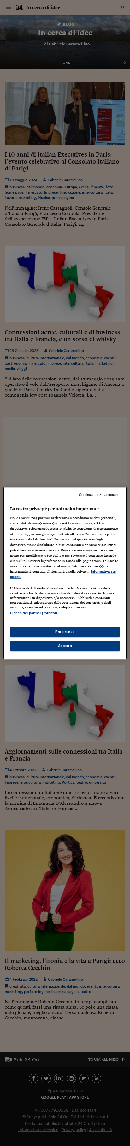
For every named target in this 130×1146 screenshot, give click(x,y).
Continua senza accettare (99, 495)
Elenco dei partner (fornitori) (34, 613)
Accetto (65, 646)
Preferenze (65, 632)
